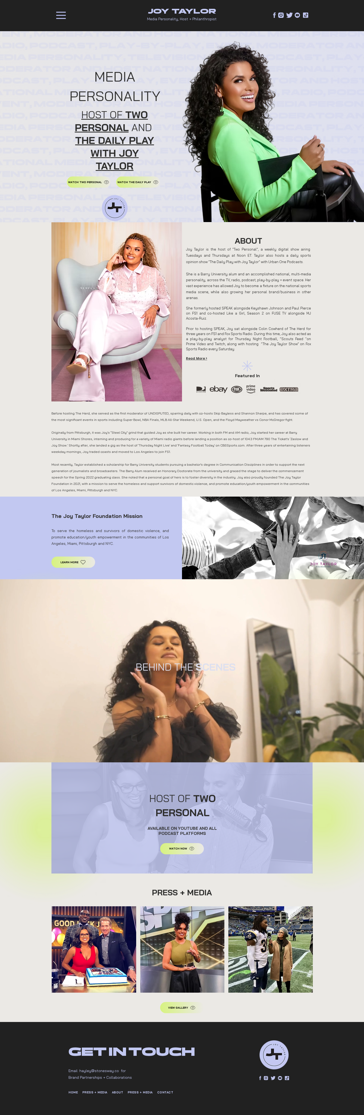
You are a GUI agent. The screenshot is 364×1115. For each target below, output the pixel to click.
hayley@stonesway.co (99, 1070)
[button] (61, 15)
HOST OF (103, 114)
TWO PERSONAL (111, 121)
